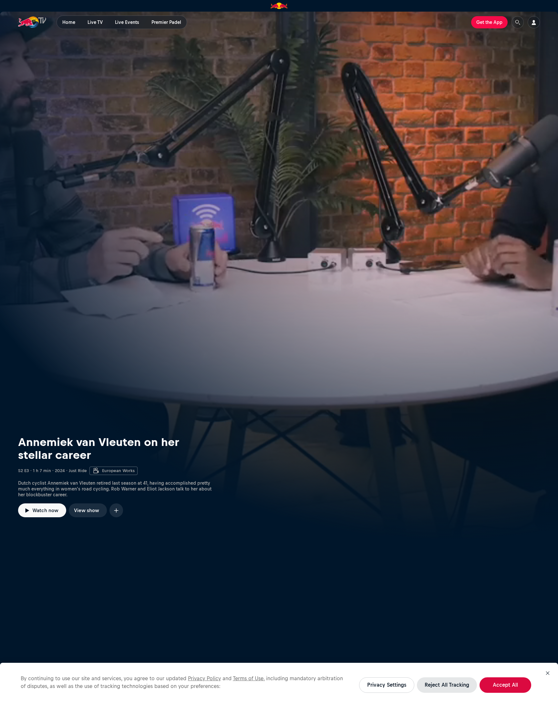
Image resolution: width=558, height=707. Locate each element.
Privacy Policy (204, 678)
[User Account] (534, 22)
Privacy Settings (386, 685)
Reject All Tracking (447, 685)
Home (68, 22)
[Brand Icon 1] (279, 6)
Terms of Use (248, 678)
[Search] (518, 22)
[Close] (547, 673)
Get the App (489, 22)
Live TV (95, 22)
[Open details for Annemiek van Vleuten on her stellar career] (279, 277)
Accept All (505, 685)
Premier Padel (166, 22)
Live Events (127, 22)
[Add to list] (116, 510)
